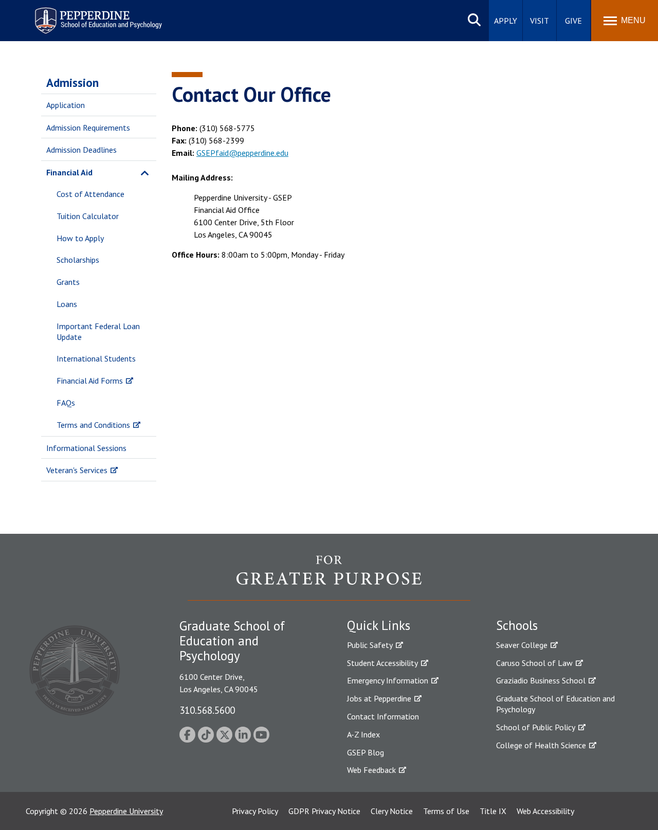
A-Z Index (363, 734)
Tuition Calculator (88, 216)
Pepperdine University (126, 811)
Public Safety (370, 645)
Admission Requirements (88, 127)
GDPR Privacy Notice (324, 811)
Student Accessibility (382, 663)
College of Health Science (541, 745)
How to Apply (80, 238)
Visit (539, 20)
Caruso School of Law (534, 663)
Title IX (493, 811)
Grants (68, 282)
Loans (67, 304)
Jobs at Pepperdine (379, 698)
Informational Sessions (86, 448)
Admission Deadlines (81, 150)
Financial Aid (69, 172)
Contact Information (383, 716)
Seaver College (521, 645)
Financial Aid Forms (90, 380)
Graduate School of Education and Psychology (555, 703)
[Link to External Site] (329, 577)
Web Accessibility (545, 811)
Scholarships (78, 260)
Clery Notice (392, 811)
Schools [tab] (517, 625)
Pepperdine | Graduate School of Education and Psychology (90, 14)
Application (65, 105)
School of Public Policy (535, 727)
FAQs (66, 403)
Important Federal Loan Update (98, 331)
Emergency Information (387, 680)
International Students (96, 358)
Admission (72, 82)
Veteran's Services (76, 470)
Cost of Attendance (90, 194)
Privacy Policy (255, 811)
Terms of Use (446, 811)
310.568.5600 (207, 709)
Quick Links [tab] (378, 625)
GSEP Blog (365, 752)
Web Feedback (371, 770)
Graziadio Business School (541, 680)
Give (573, 20)
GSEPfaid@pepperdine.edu (242, 153)
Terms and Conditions (93, 425)
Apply (505, 20)
